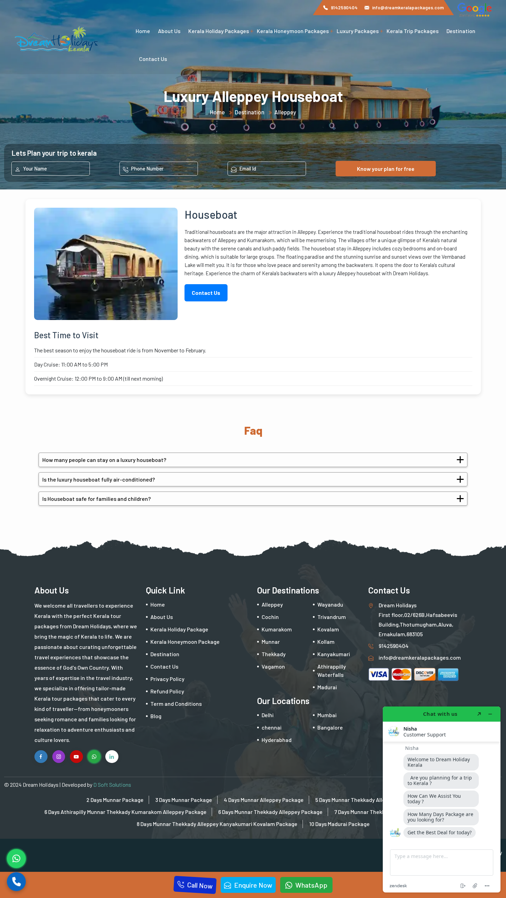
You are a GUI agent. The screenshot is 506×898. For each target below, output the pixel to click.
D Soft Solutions (112, 784)
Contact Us (153, 58)
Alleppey (285, 112)
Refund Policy (167, 691)
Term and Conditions (176, 703)
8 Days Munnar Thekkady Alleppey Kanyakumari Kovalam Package (217, 823)
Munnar (271, 641)
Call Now (199, 885)
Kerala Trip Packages (413, 31)
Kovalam (328, 629)
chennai (272, 727)
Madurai (327, 687)
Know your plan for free (385, 168)
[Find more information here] (441, 799)
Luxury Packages (358, 31)
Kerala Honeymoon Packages (293, 31)
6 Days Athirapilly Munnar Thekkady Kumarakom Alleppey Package (125, 811)
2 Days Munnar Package (115, 799)
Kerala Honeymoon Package (185, 641)
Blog (155, 716)
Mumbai (327, 715)
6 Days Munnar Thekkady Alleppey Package (270, 811)
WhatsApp (310, 885)
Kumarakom (277, 629)
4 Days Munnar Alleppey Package (264, 799)
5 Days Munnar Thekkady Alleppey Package (367, 799)
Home (143, 31)
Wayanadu (330, 604)
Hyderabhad (277, 739)
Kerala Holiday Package (179, 629)
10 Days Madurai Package (339, 823)
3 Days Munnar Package (183, 799)
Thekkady (274, 654)
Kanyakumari (333, 654)
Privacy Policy (167, 678)
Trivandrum (331, 616)
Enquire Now (252, 885)
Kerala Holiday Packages (218, 31)
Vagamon (273, 666)
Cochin (270, 616)
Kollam (326, 641)
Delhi (268, 715)
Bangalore (330, 727)
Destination (460, 31)
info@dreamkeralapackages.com (408, 7)
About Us (169, 31)
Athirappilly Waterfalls (331, 670)
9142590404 (344, 7)
